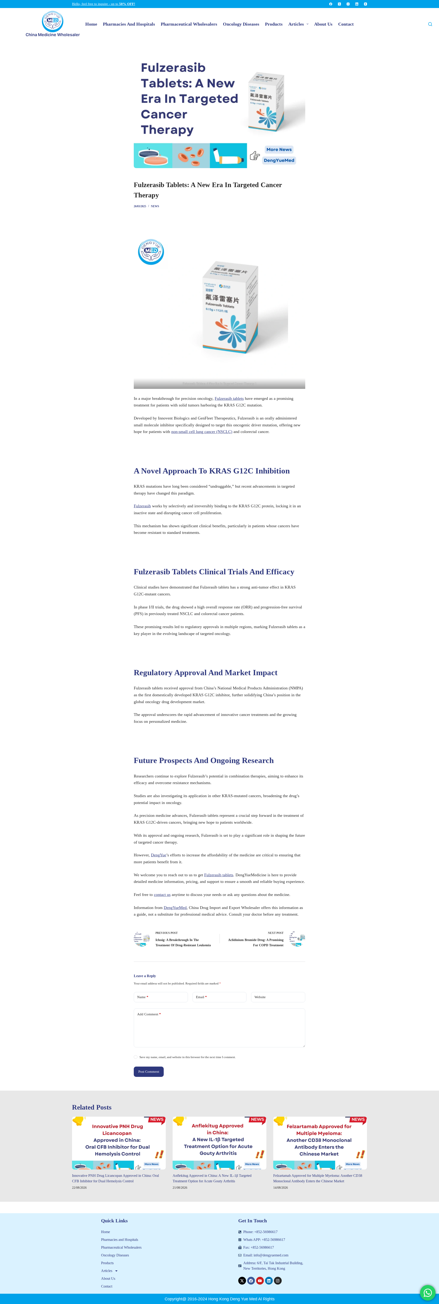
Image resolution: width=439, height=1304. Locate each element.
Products (107, 1263)
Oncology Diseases (115, 1255)
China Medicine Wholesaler (53, 34)
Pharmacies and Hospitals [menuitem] (129, 24)
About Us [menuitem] (323, 24)
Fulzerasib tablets (229, 398)
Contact (106, 1286)
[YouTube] (365, 4)
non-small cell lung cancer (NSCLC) (201, 431)
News (155, 206)
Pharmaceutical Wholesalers (121, 1247)
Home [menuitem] (91, 24)
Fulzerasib (142, 506)
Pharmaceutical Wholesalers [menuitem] (189, 24)
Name (142, 997)
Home (105, 1232)
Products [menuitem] (274, 24)
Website (260, 997)
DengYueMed (175, 907)
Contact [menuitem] (346, 24)
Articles (106, 1271)
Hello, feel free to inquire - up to (103, 4)
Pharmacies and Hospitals (119, 1240)
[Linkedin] (269, 1281)
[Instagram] (348, 4)
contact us (162, 894)
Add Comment (149, 1014)
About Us (108, 1278)
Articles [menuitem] (296, 24)
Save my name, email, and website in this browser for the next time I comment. (187, 1057)
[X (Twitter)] (339, 4)
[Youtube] (260, 1281)
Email (201, 997)
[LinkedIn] (356, 4)
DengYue (158, 855)
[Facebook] (330, 4)
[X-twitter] (242, 1281)
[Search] (430, 24)
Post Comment (148, 1071)
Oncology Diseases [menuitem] (241, 24)
